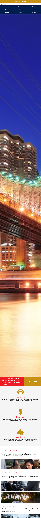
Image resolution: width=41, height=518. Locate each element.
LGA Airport (7, 9)
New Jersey (7, 6)
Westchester (7, 12)
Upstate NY (20, 12)
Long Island (34, 9)
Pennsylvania (20, 6)
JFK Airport (20, 9)
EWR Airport (34, 6)
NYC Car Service (5, 4)
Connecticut (34, 12)
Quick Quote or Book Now (20, 1)
